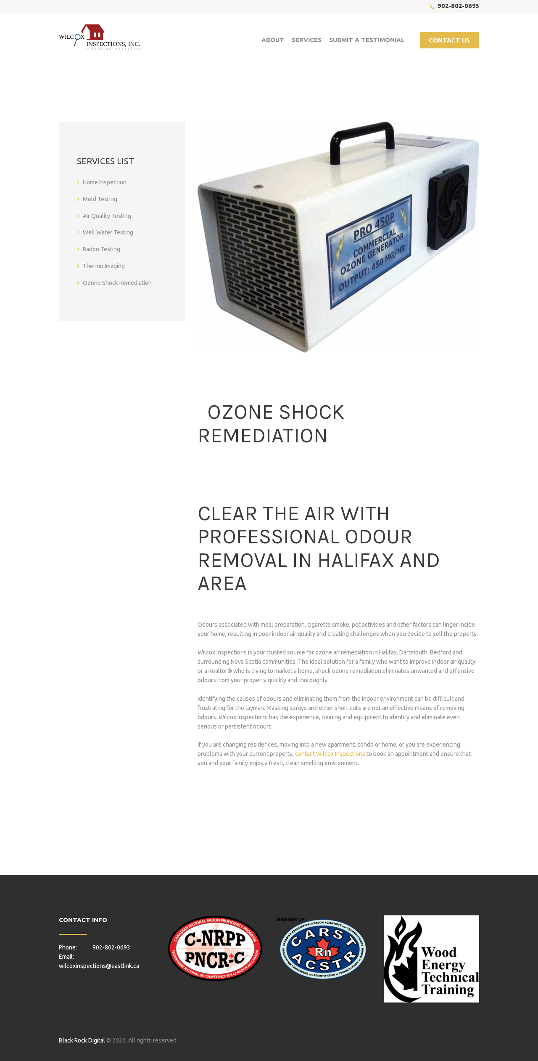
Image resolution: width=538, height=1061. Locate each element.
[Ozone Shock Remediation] (338, 237)
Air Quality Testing (107, 216)
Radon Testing (101, 249)
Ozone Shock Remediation (117, 282)
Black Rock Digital (82, 1040)
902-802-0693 (458, 5)
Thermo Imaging (104, 266)
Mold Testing (100, 199)
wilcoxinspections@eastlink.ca (99, 966)
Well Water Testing (108, 232)
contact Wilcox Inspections (330, 753)
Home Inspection (105, 182)
